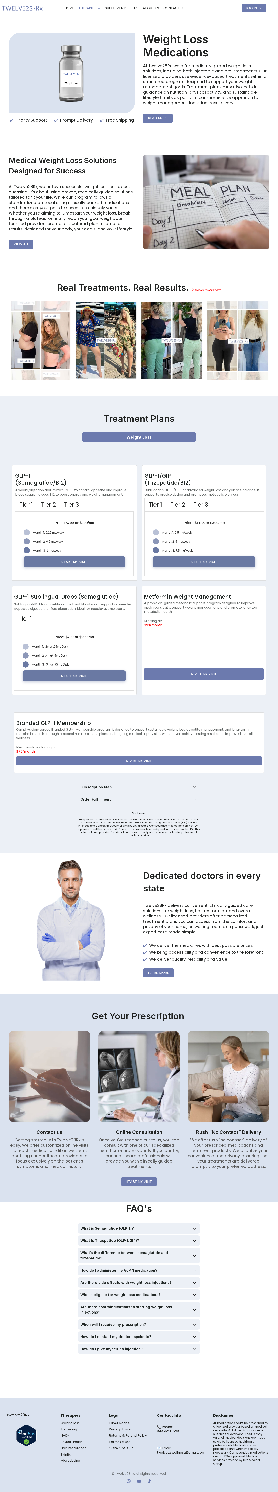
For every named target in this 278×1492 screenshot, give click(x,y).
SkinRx (66, 1455)
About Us (151, 8)
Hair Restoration (73, 1448)
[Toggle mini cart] (236, 8)
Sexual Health (71, 1442)
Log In (251, 8)
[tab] (26, 505)
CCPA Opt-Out (121, 1448)
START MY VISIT (74, 561)
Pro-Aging (69, 1429)
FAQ (135, 8)
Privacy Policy (120, 1429)
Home (69, 8)
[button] (139, 787)
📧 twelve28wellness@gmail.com (181, 1450)
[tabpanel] (74, 544)
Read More (158, 118)
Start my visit (204, 673)
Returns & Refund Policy (128, 1436)
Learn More (158, 972)
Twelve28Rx (18, 1415)
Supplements (116, 8)
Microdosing (70, 1461)
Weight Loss (70, 1423)
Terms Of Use (120, 1442)
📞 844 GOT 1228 (168, 1429)
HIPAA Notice (119, 1423)
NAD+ (65, 1436)
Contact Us (173, 8)
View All (21, 244)
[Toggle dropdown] (99, 8)
